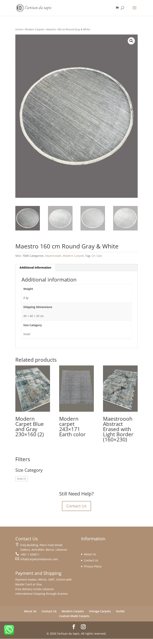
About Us (90, 554)
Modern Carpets (34, 29)
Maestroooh (53, 256)
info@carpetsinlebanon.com (39, 559)
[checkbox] (21, 478)
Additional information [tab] (35, 267)
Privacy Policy (93, 566)
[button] (131, 40)
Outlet (120, 611)
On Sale (97, 256)
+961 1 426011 (29, 554)
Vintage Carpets (100, 611)
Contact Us (76, 506)
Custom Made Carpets (74, 616)
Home (19, 29)
